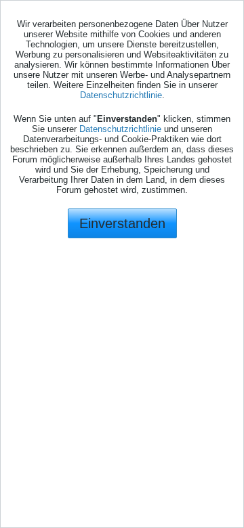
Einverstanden (122, 223)
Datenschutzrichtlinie (121, 95)
